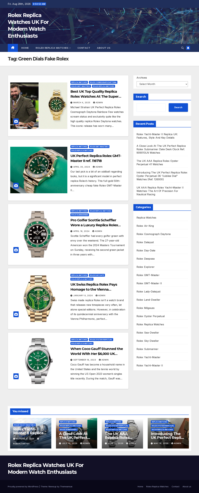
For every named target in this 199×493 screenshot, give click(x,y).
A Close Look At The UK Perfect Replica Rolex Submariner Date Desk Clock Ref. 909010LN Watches (161, 149)
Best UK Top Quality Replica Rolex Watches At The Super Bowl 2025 (94, 96)
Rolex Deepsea (146, 258)
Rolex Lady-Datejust (149, 291)
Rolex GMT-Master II (80, 86)
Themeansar (66, 486)
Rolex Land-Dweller (148, 299)
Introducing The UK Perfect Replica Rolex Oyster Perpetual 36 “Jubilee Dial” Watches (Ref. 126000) (162, 176)
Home (25, 47)
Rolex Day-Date (97, 275)
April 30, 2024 (82, 167)
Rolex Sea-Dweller (148, 332)
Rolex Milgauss (146, 308)
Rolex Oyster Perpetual (101, 339)
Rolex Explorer (146, 266)
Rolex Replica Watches (52, 47)
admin (99, 102)
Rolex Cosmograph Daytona (103, 82)
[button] (182, 47)
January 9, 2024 (83, 295)
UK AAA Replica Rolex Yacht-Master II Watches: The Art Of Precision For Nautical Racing (160, 191)
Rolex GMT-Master (148, 275)
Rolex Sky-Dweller (148, 340)
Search (141, 96)
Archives (142, 77)
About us (103, 47)
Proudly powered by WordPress (23, 486)
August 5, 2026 (25, 439)
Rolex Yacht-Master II (150, 365)
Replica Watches (79, 82)
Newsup (52, 486)
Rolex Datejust (145, 242)
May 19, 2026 (161, 443)
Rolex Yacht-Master (149, 357)
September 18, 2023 (85, 360)
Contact (83, 47)
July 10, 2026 (70, 443)
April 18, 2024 (81, 231)
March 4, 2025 (82, 102)
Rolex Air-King (145, 225)
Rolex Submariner (79, 215)
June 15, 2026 (116, 443)
